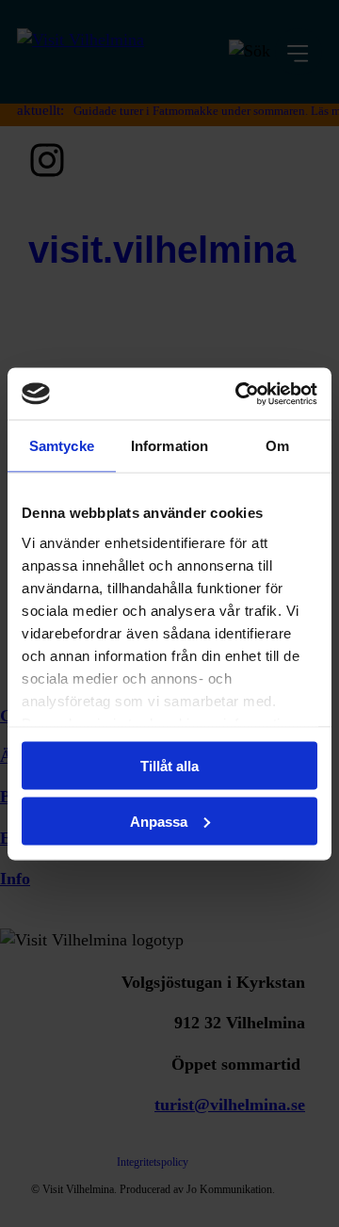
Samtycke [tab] (61, 446)
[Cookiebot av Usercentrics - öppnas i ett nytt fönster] (239, 393)
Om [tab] (277, 446)
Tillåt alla (169, 766)
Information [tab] (169, 446)
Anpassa (158, 821)
